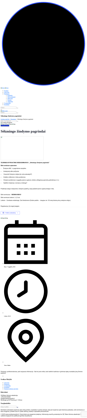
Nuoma (9, 100)
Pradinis (6, 90)
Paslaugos (6, 94)
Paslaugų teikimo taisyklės (11, 389)
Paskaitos (9, 95)
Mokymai (10, 98)
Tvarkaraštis (7, 103)
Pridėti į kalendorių (10, 212)
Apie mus (6, 92)
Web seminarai (11, 97)
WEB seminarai (5, 125)
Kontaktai (6, 104)
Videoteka (10, 101)
